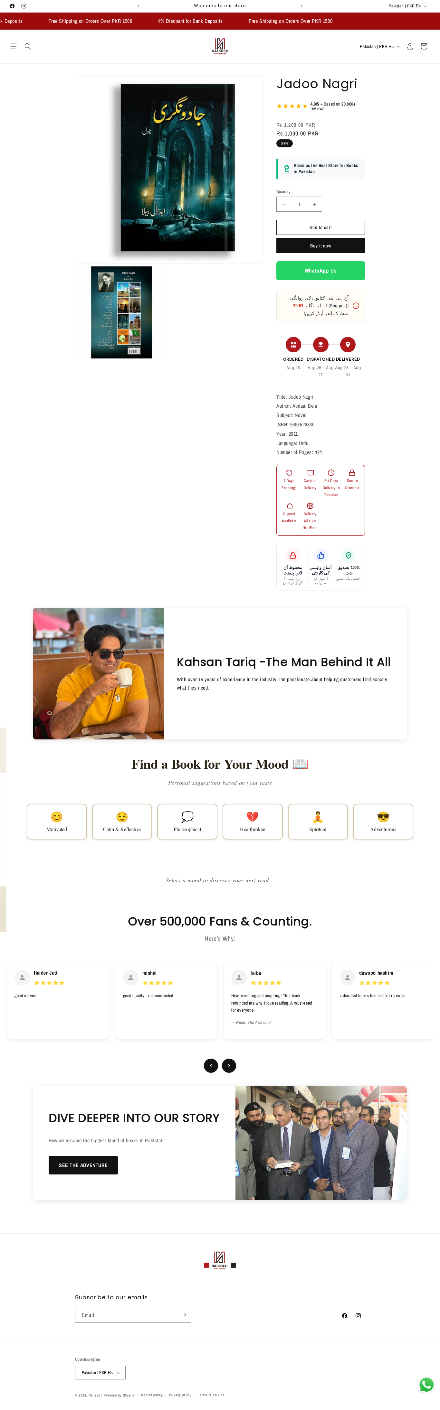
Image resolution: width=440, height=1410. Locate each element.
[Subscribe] (184, 1314)
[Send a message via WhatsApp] (426, 1385)
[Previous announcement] (138, 6)
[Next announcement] (301, 6)
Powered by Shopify (119, 1395)
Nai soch (96, 1395)
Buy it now (320, 246)
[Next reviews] (229, 1066)
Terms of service (211, 1395)
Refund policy (152, 1395)
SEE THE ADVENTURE (83, 1165)
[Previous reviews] (211, 1066)
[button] (13, 46)
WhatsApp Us (321, 270)
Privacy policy (180, 1395)
